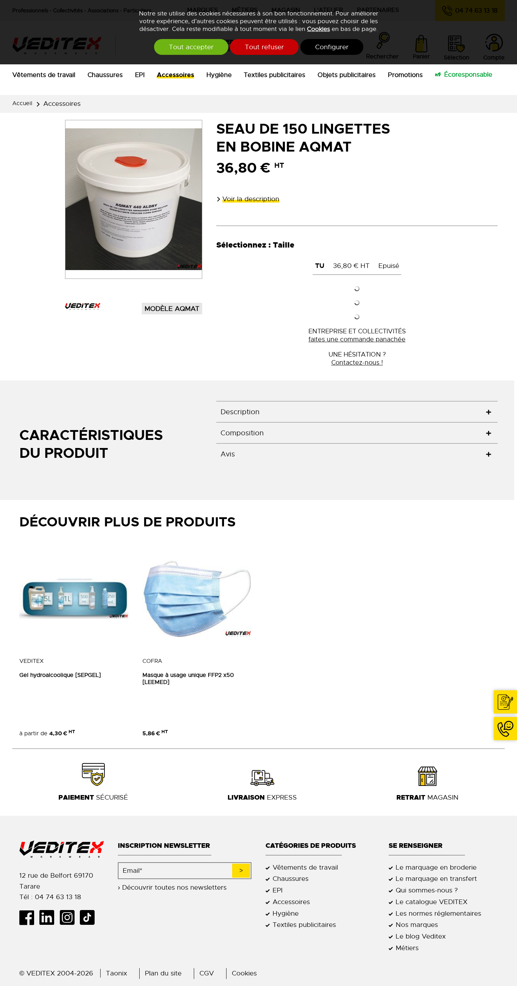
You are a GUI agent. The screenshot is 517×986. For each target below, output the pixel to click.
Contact (505, 701)
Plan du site (163, 973)
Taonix (116, 973)
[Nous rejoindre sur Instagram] (69, 917)
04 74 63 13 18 (505, 728)
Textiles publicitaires (274, 75)
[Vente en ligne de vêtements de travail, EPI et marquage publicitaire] (61, 849)
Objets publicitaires (347, 75)
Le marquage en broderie (436, 867)
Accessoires (175, 75)
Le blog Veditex (421, 936)
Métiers (407, 947)
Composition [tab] (242, 433)
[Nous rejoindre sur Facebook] (29, 917)
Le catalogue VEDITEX (431, 901)
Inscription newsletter (164, 845)
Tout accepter (191, 47)
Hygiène (219, 75)
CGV (206, 973)
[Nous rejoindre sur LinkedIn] (49, 917)
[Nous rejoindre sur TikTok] (90, 917)
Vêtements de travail (43, 75)
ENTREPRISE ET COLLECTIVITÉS (357, 335)
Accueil (22, 103)
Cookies (318, 29)
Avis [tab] (228, 454)
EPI (140, 75)
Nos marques (417, 924)
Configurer (332, 47)
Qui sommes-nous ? (427, 890)
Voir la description (250, 198)
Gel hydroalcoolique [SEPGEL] (60, 675)
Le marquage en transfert (436, 878)
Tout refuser (264, 47)
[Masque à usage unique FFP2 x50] (196, 598)
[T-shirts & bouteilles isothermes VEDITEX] (82, 306)
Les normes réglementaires (438, 913)
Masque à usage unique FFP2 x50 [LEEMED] (188, 679)
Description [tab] (240, 412)
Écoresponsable (468, 74)
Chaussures (105, 75)
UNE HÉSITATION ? (357, 358)
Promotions (405, 75)
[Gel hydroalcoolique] (73, 598)
